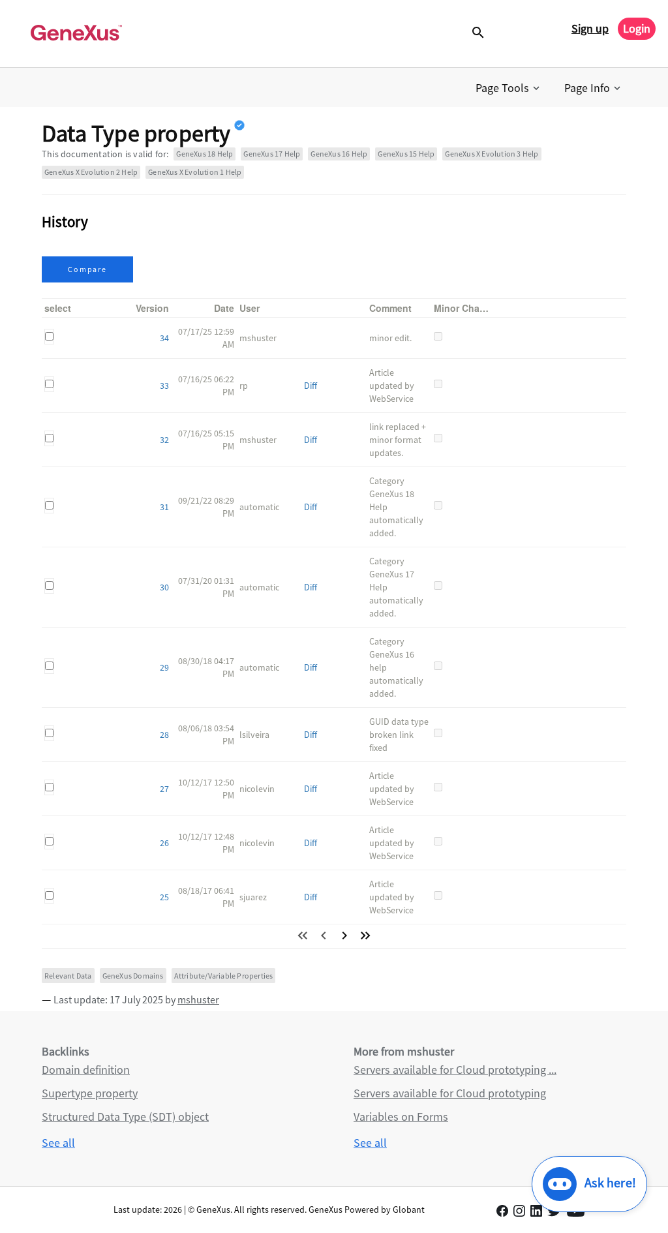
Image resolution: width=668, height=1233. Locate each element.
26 (164, 843)
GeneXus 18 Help (204, 154)
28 (164, 734)
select (57, 307)
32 (164, 440)
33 (164, 385)
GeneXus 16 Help (339, 154)
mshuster (198, 999)
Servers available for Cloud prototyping (450, 1093)
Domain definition (86, 1069)
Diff (310, 385)
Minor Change (465, 307)
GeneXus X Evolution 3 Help (491, 154)
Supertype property (90, 1093)
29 (164, 667)
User (249, 307)
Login (636, 28)
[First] (302, 935)
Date (224, 307)
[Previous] (323, 935)
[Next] (344, 935)
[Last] (365, 935)
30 (164, 587)
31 (164, 507)
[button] (508, 88)
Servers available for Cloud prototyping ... (455, 1069)
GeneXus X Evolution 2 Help (91, 172)
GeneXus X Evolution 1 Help (194, 172)
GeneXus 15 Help (406, 154)
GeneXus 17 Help (271, 154)
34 (164, 338)
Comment (390, 307)
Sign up (590, 28)
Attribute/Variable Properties (223, 976)
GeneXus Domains (133, 976)
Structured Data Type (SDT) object (125, 1116)
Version (152, 307)
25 (164, 897)
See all (58, 1142)
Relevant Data (68, 976)
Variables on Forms (401, 1116)
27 (164, 789)
